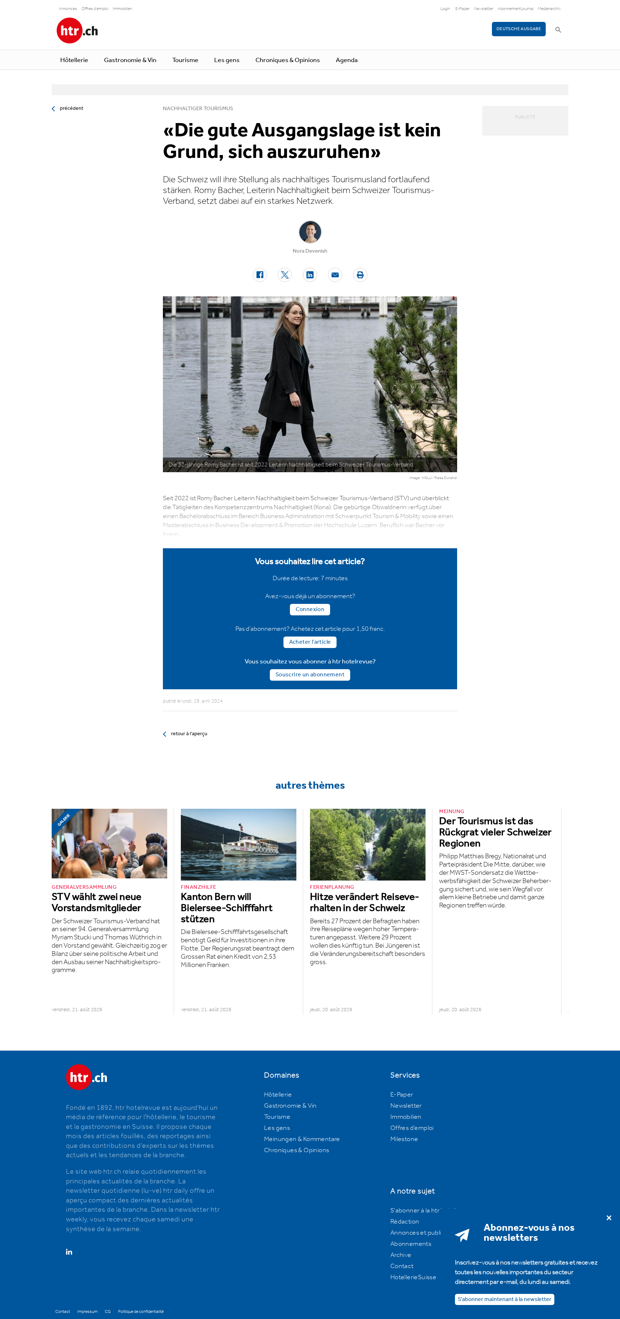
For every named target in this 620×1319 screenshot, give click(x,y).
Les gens (227, 60)
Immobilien (122, 8)
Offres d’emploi (412, 1128)
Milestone (404, 1139)
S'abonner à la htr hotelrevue (431, 1211)
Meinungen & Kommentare (302, 1139)
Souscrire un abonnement (310, 674)
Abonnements (410, 1244)
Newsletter (483, 8)
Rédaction (404, 1222)
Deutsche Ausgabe (519, 28)
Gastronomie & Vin (130, 60)
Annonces (68, 8)
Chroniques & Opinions (287, 60)
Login (445, 8)
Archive (401, 1255)
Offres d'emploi (94, 8)
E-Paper (462, 8)
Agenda (347, 60)
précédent (71, 108)
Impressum (87, 1311)
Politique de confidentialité (141, 1311)
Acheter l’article (310, 642)
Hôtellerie (74, 60)
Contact (402, 1266)
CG (108, 1311)
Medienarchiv (549, 8)
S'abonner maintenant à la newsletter (504, 1299)
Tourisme (185, 60)
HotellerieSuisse (413, 1277)
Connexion (310, 609)
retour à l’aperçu (189, 733)
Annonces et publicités (422, 1233)
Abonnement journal (516, 8)
